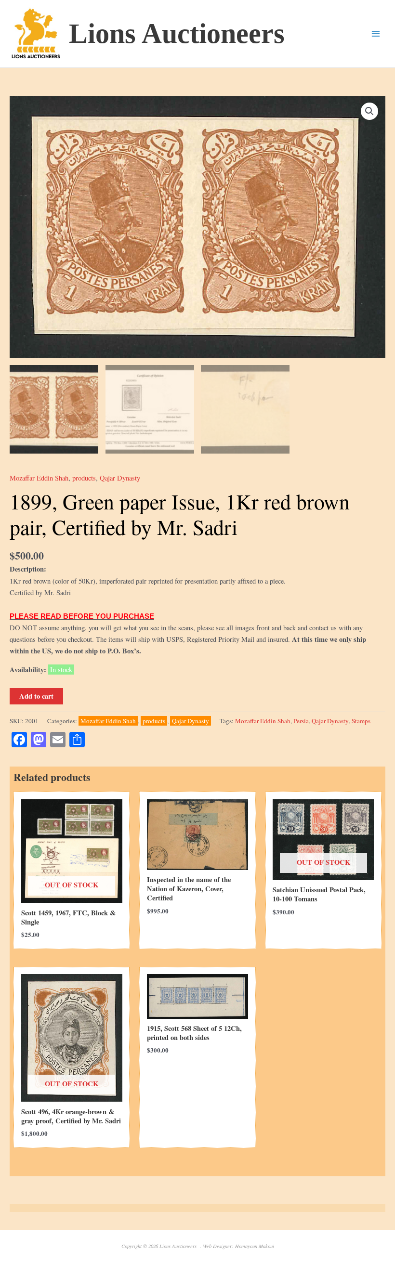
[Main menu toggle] (375, 33)
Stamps (361, 720)
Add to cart (36, 696)
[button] (369, 111)
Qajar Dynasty (120, 477)
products (84, 477)
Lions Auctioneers (177, 33)
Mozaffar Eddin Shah (39, 477)
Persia (301, 720)
